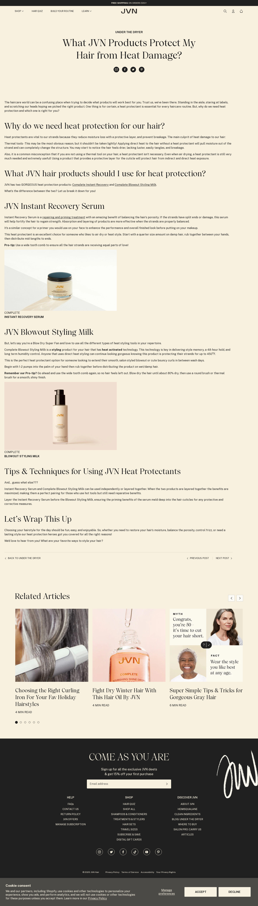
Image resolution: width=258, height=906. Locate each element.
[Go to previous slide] (231, 598)
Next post (222, 558)
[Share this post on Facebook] (125, 69)
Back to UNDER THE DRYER (24, 558)
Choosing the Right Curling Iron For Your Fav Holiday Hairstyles (47, 697)
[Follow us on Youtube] (146, 852)
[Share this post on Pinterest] (141, 69)
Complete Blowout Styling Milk (135, 184)
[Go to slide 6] (38, 722)
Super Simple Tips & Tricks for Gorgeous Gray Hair (206, 693)
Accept (200, 892)
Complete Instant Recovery (90, 184)
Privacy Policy (97, 898)
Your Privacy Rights (166, 872)
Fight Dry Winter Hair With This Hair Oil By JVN (124, 693)
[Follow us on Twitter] (111, 852)
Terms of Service (130, 872)
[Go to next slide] (240, 598)
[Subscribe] (167, 784)
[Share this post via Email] (116, 69)
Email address (99, 784)
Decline (234, 892)
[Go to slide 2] (21, 722)
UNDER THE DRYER (129, 32)
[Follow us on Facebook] (123, 852)
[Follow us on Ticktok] (134, 852)
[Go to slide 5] (34, 722)
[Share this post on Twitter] (133, 69)
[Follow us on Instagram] (99, 852)
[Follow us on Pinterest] (158, 852)
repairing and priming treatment (63, 217)
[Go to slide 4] (29, 722)
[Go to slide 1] (16, 722)
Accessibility (147, 872)
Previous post (199, 558)
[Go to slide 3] (25, 722)
